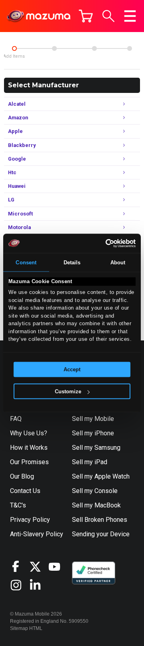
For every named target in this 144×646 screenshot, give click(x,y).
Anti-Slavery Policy (36, 534)
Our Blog (22, 476)
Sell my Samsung (96, 447)
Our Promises (29, 462)
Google (66, 158)
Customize (68, 391)
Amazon (66, 116)
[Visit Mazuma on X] (38, 566)
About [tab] (118, 262)
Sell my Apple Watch (101, 476)
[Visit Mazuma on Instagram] (19, 585)
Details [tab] (72, 262)
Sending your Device (101, 534)
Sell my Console (95, 491)
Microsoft (66, 212)
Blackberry (66, 144)
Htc (66, 171)
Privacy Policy (30, 519)
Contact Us (25, 491)
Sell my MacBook (96, 505)
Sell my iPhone (93, 433)
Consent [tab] (26, 262)
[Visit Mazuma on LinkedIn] (38, 585)
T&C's (18, 505)
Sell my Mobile (93, 419)
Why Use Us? (28, 433)
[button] (108, 16)
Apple (66, 130)
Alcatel (66, 103)
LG (66, 198)
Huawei (66, 185)
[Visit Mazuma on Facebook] (19, 566)
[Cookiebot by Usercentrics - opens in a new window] (102, 243)
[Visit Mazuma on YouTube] (58, 566)
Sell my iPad (89, 462)
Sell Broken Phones (99, 519)
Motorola (66, 226)
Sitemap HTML (26, 628)
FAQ (16, 419)
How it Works (29, 447)
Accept (72, 369)
